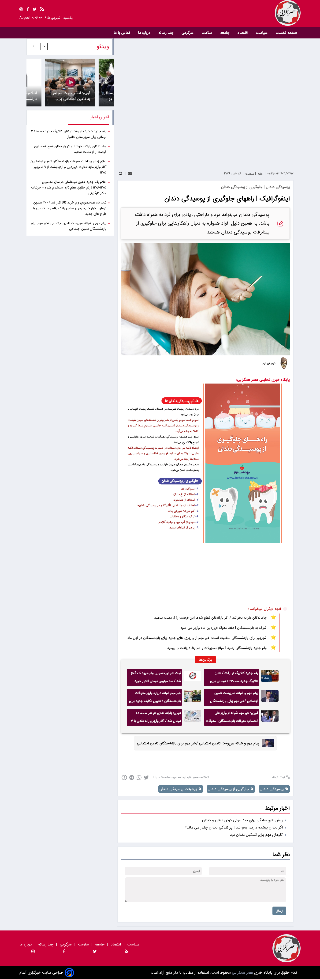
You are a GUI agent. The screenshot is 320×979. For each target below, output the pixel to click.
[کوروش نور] (284, 363)
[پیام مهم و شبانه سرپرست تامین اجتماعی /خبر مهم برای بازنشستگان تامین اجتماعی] (270, 697)
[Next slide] (33, 46)
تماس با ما (122, 33)
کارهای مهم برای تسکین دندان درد (256, 835)
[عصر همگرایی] (230, 13)
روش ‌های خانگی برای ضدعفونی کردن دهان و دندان (242, 820)
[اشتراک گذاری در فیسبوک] (124, 777)
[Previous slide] (44, 46)
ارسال (279, 910)
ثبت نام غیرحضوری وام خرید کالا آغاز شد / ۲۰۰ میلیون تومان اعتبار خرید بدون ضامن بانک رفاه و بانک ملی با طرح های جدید (156, 678)
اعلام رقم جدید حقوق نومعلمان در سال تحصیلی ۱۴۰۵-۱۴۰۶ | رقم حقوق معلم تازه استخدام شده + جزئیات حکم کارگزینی (68, 187)
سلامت (207, 33)
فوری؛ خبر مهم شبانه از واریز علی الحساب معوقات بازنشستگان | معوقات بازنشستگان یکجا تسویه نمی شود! (231, 718)
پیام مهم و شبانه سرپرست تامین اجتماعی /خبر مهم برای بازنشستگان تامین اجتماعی (234, 698)
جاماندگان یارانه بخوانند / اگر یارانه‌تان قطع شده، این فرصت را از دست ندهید (210, 618)
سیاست (262, 33)
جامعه (225, 33)
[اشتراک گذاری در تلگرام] (131, 777)
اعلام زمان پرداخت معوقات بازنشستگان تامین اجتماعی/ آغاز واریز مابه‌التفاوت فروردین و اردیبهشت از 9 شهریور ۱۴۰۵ (68, 167)
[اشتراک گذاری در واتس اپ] (139, 777)
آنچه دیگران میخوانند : (264, 609)
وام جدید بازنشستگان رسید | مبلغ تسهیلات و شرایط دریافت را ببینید (217, 648)
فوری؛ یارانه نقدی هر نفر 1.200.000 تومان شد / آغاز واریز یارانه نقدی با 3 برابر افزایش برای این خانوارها (156, 718)
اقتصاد (243, 33)
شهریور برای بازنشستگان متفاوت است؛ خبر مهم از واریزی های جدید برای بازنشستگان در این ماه (197, 638)
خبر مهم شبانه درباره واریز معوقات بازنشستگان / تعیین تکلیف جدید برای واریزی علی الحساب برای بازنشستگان (155, 698)
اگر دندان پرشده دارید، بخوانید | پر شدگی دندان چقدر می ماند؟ (234, 827)
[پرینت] (120, 174)
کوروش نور (269, 363)
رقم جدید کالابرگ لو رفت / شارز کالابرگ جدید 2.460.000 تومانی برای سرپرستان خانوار (234, 678)
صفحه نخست (286, 33)
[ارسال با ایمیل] (130, 173)
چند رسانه (166, 33)
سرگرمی (188, 33)
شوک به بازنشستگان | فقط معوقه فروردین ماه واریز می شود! (223, 628)
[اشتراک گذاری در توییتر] (146, 777)
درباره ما (145, 33)
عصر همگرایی (242, 972)
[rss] (42, 10)
